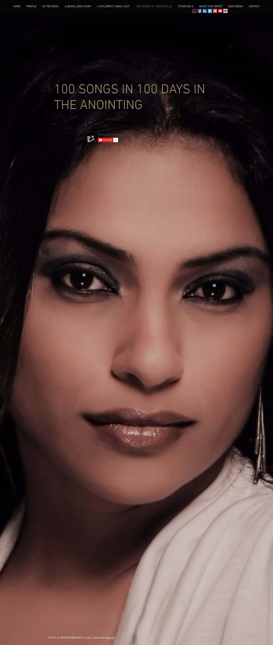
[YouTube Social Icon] (220, 11)
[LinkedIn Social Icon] (205, 11)
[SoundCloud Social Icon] (215, 11)
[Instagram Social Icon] (194, 11)
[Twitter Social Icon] (210, 11)
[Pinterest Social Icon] (225, 11)
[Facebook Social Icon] (199, 11)
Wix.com (110, 637)
